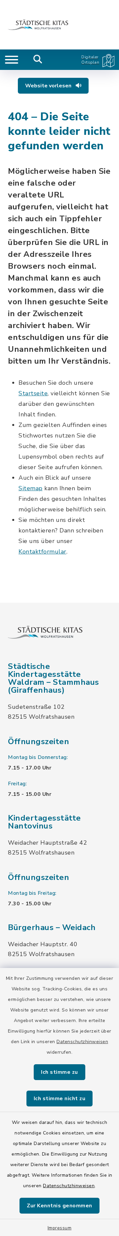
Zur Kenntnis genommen (59, 1205)
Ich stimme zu (59, 1072)
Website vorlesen (49, 85)
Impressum (60, 1228)
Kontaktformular (42, 552)
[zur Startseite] (38, 24)
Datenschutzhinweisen (82, 1042)
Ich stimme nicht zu (60, 1098)
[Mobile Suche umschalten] (37, 59)
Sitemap (31, 488)
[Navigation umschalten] (11, 60)
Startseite (33, 393)
